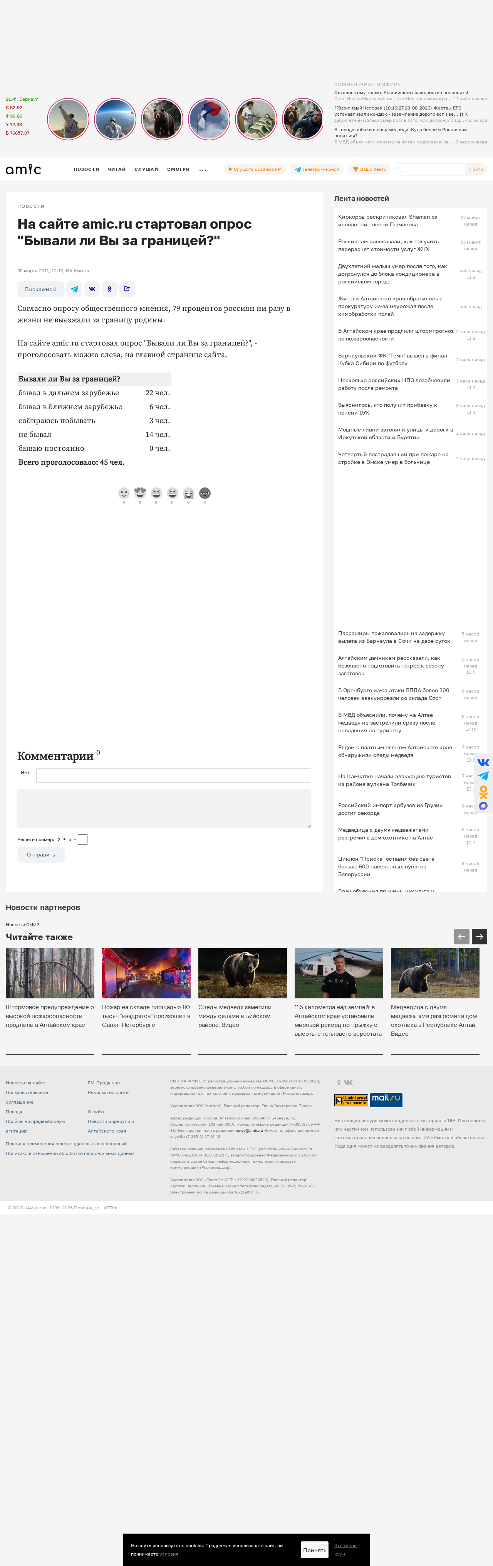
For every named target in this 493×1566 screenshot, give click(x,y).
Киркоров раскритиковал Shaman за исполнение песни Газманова (388, 220)
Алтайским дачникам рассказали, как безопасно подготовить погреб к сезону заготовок (391, 665)
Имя (25, 772)
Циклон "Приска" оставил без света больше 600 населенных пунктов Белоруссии (386, 866)
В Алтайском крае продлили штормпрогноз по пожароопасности (396, 334)
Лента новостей (361, 198)
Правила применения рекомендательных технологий (66, 1143)
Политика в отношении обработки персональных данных (70, 1153)
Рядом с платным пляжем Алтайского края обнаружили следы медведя (395, 751)
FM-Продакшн (104, 1083)
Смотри (178, 169)
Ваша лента (373, 169)
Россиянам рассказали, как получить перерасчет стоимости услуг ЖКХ (388, 245)
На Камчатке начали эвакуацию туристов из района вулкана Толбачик (394, 780)
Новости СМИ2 (22, 924)
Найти (476, 169)
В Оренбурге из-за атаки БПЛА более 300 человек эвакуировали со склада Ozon (393, 694)
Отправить (41, 854)
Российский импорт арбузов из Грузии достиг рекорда (390, 809)
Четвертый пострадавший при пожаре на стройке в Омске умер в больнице (393, 458)
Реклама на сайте (108, 1092)
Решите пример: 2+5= (47, 839)
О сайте (97, 1111)
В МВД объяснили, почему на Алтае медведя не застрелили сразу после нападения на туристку (386, 722)
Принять (314, 1550)
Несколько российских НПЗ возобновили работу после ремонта (394, 384)
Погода (14, 1111)
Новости (86, 169)
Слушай (146, 169)
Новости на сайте (26, 1083)
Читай (117, 169)
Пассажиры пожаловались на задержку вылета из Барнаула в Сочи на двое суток (394, 637)
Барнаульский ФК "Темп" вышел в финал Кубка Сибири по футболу (392, 359)
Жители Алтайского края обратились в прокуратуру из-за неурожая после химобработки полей (390, 306)
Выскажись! (41, 289)
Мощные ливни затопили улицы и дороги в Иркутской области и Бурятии (395, 433)
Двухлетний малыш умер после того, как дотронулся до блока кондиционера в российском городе (392, 274)
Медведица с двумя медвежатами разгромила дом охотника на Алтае (385, 833)
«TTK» (110, 1207)
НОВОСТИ (31, 206)
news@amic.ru (249, 1130)
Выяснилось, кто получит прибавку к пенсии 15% (387, 408)
